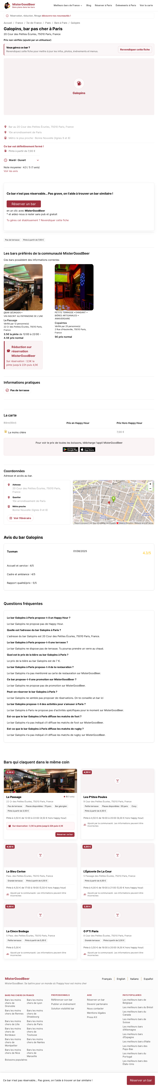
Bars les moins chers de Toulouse (35, 1031)
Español (148, 978)
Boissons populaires (16, 1059)
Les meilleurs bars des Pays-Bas (135, 1048)
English (121, 978)
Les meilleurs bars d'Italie (136, 1041)
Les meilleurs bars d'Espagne (133, 1036)
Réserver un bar (24, 204)
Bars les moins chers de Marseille (35, 1053)
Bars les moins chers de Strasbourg (35, 1013)
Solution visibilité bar (62, 1008)
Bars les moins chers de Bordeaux (13, 1031)
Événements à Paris (126, 5)
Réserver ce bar (65, 834)
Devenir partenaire (97, 1004)
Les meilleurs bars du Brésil (138, 1007)
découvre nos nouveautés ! (56, 15)
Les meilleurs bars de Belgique (134, 1001)
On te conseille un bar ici (89, 697)
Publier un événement (63, 1004)
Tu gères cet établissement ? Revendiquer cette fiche (38, 220)
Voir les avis (11, 171)
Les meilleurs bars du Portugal (134, 1055)
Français (107, 978)
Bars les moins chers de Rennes (14, 1012)
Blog (88, 5)
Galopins (75, 22)
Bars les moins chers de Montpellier (13, 1042)
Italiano (134, 978)
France (19, 22)
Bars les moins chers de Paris (35, 1023)
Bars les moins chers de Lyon (35, 1001)
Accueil (8, 22)
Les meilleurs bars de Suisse (134, 1021)
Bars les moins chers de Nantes (36, 1041)
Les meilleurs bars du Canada (134, 1013)
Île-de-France (34, 22)
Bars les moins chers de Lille (13, 1023)
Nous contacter (95, 1008)
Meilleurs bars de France (67, 5)
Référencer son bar (61, 999)
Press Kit (92, 1017)
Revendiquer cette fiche (135, 49)
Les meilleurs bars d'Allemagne (133, 1028)
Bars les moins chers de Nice (13, 1051)
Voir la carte (146, 5)
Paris (48, 22)
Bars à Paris (60, 22)
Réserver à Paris (103, 5)
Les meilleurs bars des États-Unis (135, 1062)
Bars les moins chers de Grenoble (13, 1003)
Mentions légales (96, 1012)
